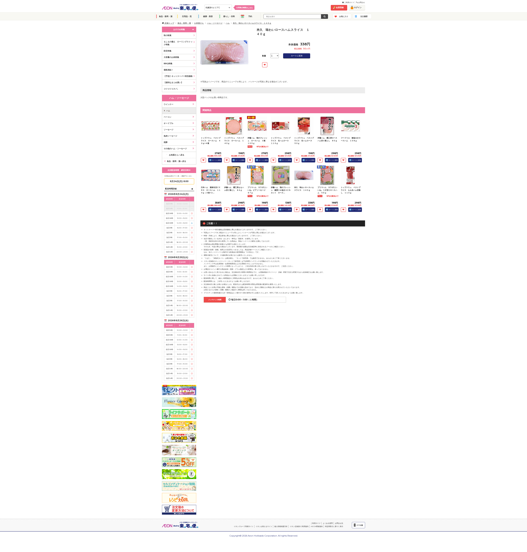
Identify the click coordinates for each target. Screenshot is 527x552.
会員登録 (340, 7)
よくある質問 (328, 523)
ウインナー (168, 104)
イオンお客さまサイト (264, 526)
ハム (228, 23)
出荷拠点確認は (244, 7)
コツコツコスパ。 (171, 89)
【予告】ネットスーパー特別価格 (178, 76)
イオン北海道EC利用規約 (299, 526)
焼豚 (166, 142)
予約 (250, 16)
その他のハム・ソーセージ (175, 148)
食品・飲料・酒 (165, 16)
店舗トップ (169, 23)
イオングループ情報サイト (243, 526)
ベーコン (167, 117)
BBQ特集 (168, 63)
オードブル (168, 123)
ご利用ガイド (349, 2)
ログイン (358, 7)
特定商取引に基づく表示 (334, 526)
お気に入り (343, 16)
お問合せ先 (339, 523)
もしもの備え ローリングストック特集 (178, 43)
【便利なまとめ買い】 (173, 82)
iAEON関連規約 (317, 526)
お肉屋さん (199, 23)
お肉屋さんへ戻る (176, 155)
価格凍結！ (168, 70)
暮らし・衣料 (229, 16)
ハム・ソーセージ (214, 23)
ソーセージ (168, 129)
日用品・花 (187, 16)
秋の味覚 (167, 35)
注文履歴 (364, 16)
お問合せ (361, 2)
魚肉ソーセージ (170, 136)
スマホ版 (359, 525)
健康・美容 (208, 16)
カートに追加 (296, 55)
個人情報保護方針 (281, 526)
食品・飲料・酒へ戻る (176, 161)
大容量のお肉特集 (171, 57)
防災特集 (167, 51)
